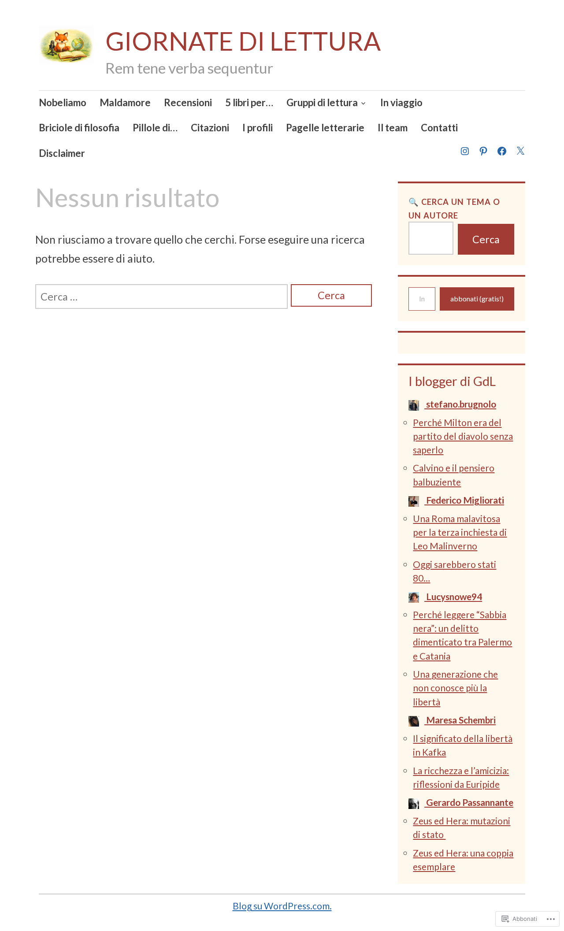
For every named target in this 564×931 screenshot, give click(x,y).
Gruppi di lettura (322, 102)
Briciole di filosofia (79, 128)
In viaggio (401, 102)
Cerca (486, 239)
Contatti (439, 128)
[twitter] (520, 146)
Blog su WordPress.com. (282, 905)
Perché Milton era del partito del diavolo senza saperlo (463, 436)
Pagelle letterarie (325, 128)
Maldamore (125, 102)
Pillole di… (155, 128)
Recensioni (188, 102)
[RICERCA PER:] (161, 296)
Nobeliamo (62, 102)
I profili (257, 128)
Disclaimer (62, 153)
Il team (393, 128)
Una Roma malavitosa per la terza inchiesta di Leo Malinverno (460, 532)
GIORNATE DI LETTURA (243, 41)
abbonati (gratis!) (477, 298)
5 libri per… (249, 102)
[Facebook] (501, 146)
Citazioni (210, 128)
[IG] (464, 146)
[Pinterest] (483, 146)
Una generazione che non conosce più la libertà (455, 687)
